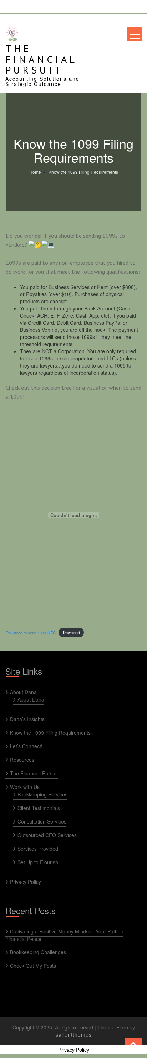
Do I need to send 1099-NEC (31, 632)
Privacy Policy (25, 881)
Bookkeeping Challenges (38, 952)
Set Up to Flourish (37, 862)
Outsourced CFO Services (47, 835)
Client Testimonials (38, 807)
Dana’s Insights (27, 719)
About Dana (23, 691)
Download (71, 632)
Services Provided (37, 848)
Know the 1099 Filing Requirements (50, 732)
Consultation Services (41, 821)
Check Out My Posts (33, 965)
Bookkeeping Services (42, 794)
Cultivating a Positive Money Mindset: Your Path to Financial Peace (64, 935)
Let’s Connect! (26, 746)
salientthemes (74, 1034)
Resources (22, 759)
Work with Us (25, 786)
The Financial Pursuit (41, 59)
